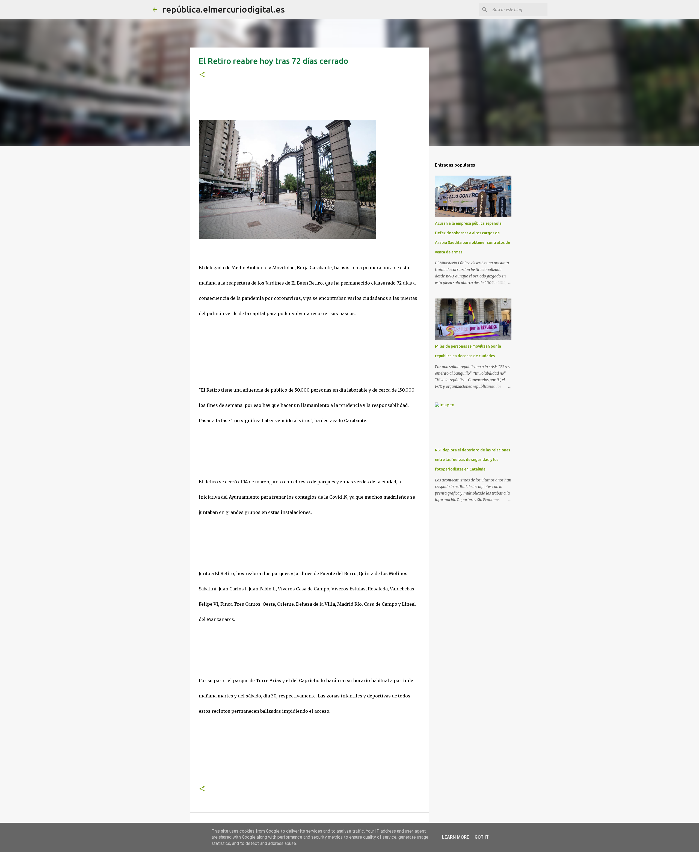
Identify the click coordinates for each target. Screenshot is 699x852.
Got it (482, 837)
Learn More (455, 837)
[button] (202, 75)
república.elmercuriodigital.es (223, 9)
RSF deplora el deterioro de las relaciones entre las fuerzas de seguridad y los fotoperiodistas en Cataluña (472, 459)
